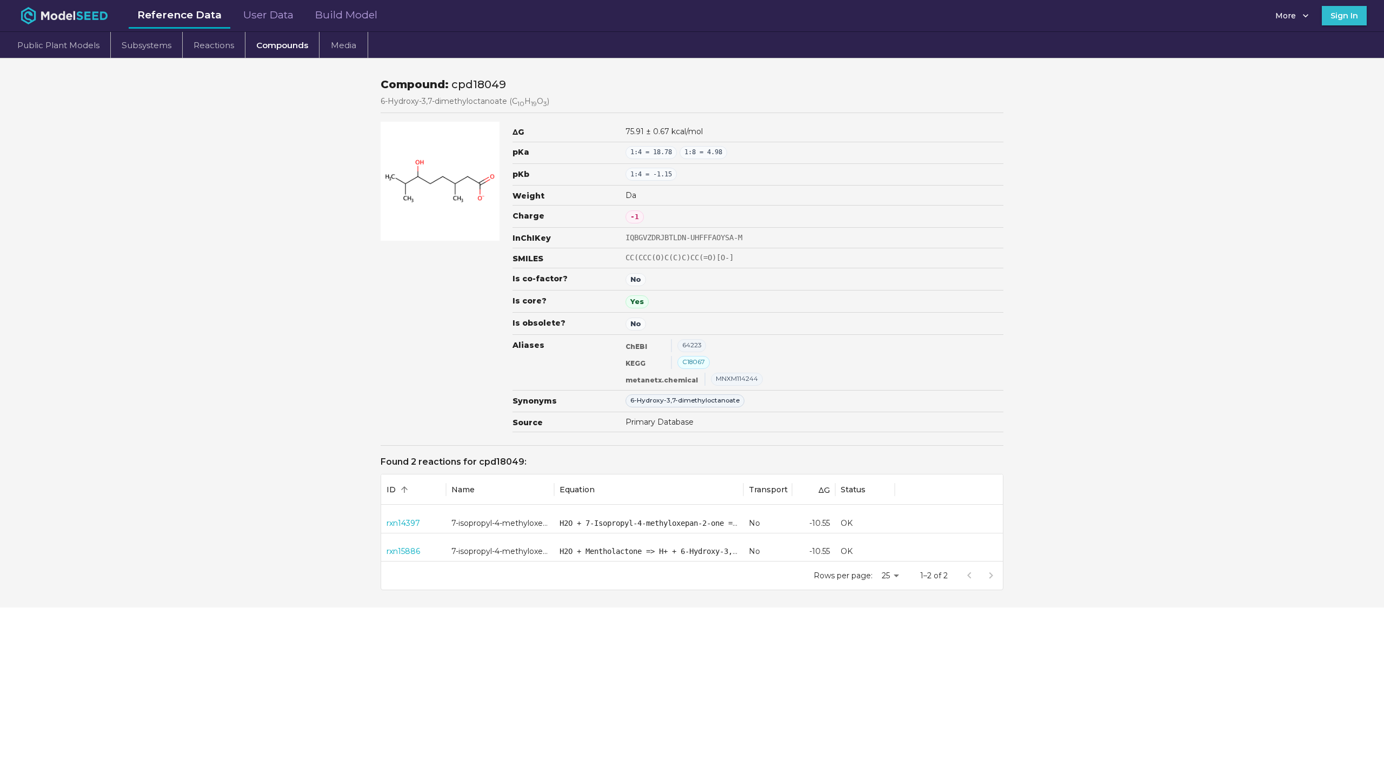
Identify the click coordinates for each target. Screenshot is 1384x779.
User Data (268, 14)
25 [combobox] (886, 575)
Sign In (1344, 16)
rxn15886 (403, 551)
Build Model (346, 14)
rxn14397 (403, 523)
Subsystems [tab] (146, 45)
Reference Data (179, 14)
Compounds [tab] (282, 45)
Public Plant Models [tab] (58, 45)
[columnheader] (413, 489)
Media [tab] (343, 45)
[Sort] (404, 489)
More (1285, 16)
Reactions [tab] (214, 45)
